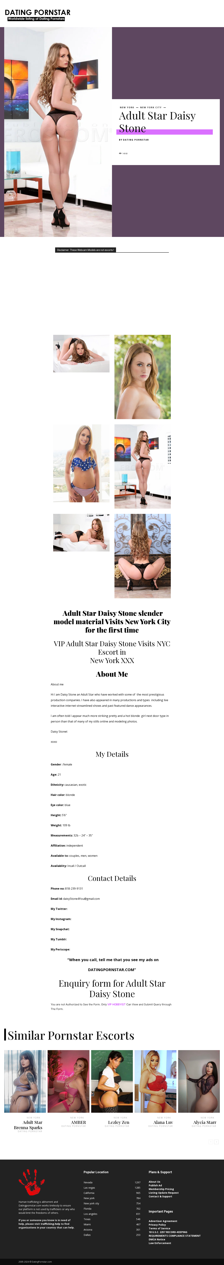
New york (127, 107)
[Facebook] (122, 145)
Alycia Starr (204, 1122)
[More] (155, 145)
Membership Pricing (161, 1189)
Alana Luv (163, 1122)
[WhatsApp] (146, 145)
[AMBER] (68, 1081)
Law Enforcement (160, 1243)
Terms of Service (159, 1228)
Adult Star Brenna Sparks (28, 1124)
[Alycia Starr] (199, 1081)
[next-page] (216, 1142)
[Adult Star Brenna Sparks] (25, 1081)
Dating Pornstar (136, 139)
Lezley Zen (118, 1122)
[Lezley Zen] (112, 1081)
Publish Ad (155, 1185)
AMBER (78, 1122)
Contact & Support (160, 1196)
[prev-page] (211, 1142)
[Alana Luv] (155, 1081)
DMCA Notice (157, 1239)
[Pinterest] (138, 145)
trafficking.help (50, 1223)
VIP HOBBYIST (116, 1004)
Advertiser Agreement (163, 1221)
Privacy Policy (157, 1224)
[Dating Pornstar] (37, 16)
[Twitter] (130, 145)
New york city (151, 107)
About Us (154, 1181)
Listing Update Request (164, 1192)
